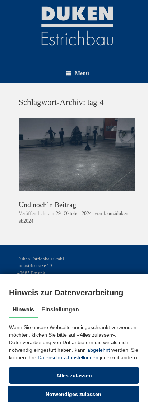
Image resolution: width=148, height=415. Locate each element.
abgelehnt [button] (98, 350)
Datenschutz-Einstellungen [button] (68, 357)
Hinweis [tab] (23, 309)
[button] (74, 375)
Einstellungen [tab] (60, 309)
